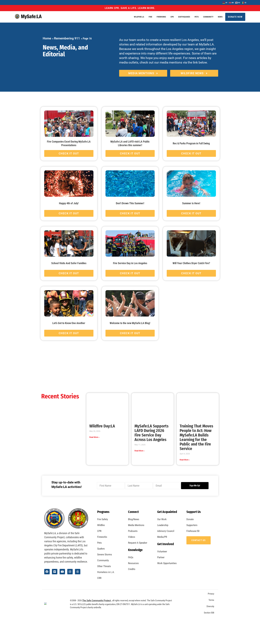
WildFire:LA (139, 17)
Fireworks (161, 17)
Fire (150, 17)
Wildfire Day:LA (102, 426)
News (220, 17)
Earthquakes (184, 17)
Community (208, 17)
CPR (172, 17)
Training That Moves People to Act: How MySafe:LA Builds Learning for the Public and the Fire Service (196, 437)
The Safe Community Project (96, 600)
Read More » (94, 437)
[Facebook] (47, 571)
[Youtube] (62, 571)
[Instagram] (70, 571)
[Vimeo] (54, 571)
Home (47, 38)
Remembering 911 (67, 38)
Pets (197, 17)
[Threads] (77, 571)
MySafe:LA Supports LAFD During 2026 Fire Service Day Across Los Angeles (152, 433)
